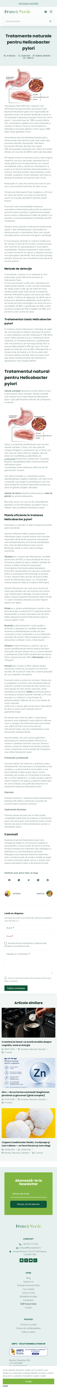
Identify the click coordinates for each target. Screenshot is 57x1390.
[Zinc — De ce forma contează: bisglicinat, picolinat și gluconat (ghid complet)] (28, 1073)
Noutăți (42, 1049)
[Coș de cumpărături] (45, 11)
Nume (10, 927)
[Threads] (38, 880)
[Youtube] (31, 1260)
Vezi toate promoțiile (28, 3)
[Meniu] (51, 11)
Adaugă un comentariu (18, 953)
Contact (28, 1239)
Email (10, 936)
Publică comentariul (16, 988)
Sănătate (46, 56)
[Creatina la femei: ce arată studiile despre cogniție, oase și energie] (28, 1023)
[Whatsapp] (35, 1260)
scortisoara (9, 458)
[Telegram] (28, 880)
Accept (28, 1381)
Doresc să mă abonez (28, 1204)
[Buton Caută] (50, 21)
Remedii (39, 56)
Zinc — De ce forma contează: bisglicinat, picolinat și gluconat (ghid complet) (26, 1094)
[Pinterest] (47, 880)
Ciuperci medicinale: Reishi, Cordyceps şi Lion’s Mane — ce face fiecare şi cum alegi (26, 1144)
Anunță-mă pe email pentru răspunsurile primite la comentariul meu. (25, 944)
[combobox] (25, 21)
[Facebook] (9, 880)
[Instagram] (26, 1260)
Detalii (5, 1386)
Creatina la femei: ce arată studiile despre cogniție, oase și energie (26, 1043)
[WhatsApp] (19, 880)
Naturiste (34, 1049)
